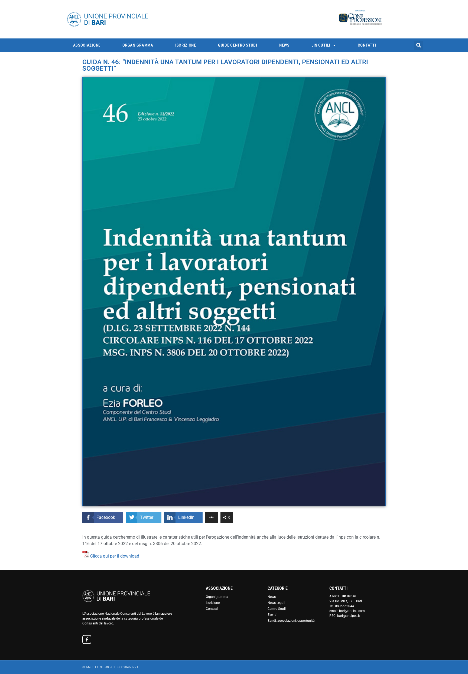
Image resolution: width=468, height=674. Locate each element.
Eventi (272, 615)
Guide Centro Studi (237, 45)
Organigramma (137, 45)
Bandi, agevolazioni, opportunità (291, 621)
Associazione (86, 45)
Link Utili (320, 45)
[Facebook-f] (86, 639)
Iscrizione (185, 45)
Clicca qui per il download (114, 556)
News (284, 45)
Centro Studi (277, 609)
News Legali (276, 603)
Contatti (367, 45)
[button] (418, 45)
